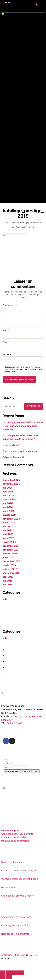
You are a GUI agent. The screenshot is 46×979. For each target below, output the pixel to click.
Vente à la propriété (20, 77)
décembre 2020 (11, 561)
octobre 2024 (10, 499)
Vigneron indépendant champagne (19, 879)
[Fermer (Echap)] (21, 972)
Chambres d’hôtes (13, 86)
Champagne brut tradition (15, 925)
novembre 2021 (11, 549)
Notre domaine (18, 36)
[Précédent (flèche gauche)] (2, 977)
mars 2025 (8, 495)
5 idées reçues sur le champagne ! (21, 451)
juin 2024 (8, 503)
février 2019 (9, 565)
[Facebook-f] (6, 741)
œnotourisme (8, 887)
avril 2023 (8, 534)
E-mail (6, 342)
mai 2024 (8, 507)
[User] (32, 7)
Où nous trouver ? (19, 81)
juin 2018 (8, 580)
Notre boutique (18, 73)
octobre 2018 (10, 569)
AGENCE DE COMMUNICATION (20, 955)
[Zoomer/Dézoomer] (2, 972)
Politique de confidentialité (15, 840)
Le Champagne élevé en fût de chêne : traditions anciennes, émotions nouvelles (23, 426)
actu (5, 599)
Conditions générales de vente (17, 833)
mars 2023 (8, 538)
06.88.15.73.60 (14, 723)
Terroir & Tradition (13, 32)
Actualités (9, 107)
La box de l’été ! (11, 445)
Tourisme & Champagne (15, 90)
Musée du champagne (12, 862)
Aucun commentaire (25, 227)
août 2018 (8, 576)
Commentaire (10, 305)
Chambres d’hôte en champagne (18, 870)
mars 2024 (8, 511)
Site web (7, 354)
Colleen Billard (17, 222)
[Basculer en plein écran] (9, 972)
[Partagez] (15, 972)
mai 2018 (7, 584)
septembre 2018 (11, 573)
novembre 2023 (11, 518)
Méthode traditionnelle (22, 55)
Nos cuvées (10, 68)
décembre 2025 (11, 480)
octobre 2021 (10, 553)
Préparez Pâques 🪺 (13, 457)
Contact (8, 111)
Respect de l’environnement (15, 933)
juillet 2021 (8, 557)
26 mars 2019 (36, 222)
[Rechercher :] (12, 407)
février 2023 (9, 542)
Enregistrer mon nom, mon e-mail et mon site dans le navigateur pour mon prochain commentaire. (23, 369)
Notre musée (17, 64)
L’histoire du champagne (23, 60)
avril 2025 (8, 491)
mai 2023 (8, 530)
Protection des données (13, 837)
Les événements (18, 94)
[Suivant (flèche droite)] (9, 977)
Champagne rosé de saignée (16, 917)
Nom (6, 330)
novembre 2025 (11, 484)
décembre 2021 (11, 545)
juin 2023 (8, 526)
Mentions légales (10, 830)
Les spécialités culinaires (23, 102)
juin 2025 (8, 487)
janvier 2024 (9, 515)
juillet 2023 (9, 522)
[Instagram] (12, 741)
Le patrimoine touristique (23, 98)
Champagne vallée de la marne (17, 895)
